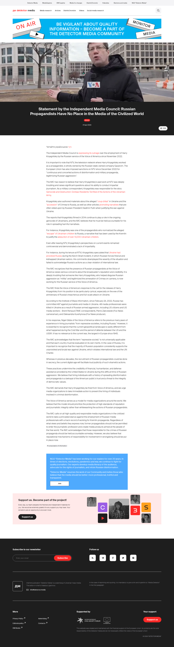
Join (59, 483)
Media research (46, 10)
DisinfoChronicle (92, 3)
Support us (27, 516)
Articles (58, 10)
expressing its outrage (89, 153)
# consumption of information (57, 446)
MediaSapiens (47, 3)
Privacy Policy (18, 618)
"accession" (51, 204)
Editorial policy (18, 623)
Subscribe (62, 558)
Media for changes (76, 3)
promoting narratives (109, 204)
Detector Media (32, 3)
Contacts (42, 623)
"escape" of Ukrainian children (60, 233)
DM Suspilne (61, 3)
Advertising (42, 618)
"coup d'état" (103, 201)
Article (87, 120)
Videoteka (105, 3)
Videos (81, 10)
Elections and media (120, 3)
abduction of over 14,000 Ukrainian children (78, 237)
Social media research (95, 10)
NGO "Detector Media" (139, 3)
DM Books (17, 628)
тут (69, 146)
